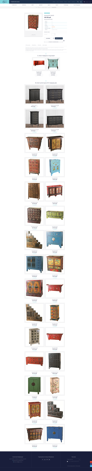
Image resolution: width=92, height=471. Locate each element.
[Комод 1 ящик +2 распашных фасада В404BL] (34, 94)
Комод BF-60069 (34, 323)
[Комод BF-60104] (34, 385)
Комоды (49, 7)
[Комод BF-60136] (34, 410)
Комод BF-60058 (55, 275)
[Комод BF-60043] (34, 240)
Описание (28, 45)
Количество (45, 34)
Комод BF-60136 (34, 420)
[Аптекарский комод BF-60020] (34, 191)
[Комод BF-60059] (34, 288)
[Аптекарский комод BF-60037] (34, 216)
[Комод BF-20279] (53, 64)
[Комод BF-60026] (55, 191)
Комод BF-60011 (34, 178)
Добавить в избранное (54, 38)
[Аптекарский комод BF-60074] (34, 337)
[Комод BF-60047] (55, 240)
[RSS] (43, 460)
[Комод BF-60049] (34, 264)
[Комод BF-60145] (34, 434)
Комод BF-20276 (39, 71)
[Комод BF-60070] (55, 313)
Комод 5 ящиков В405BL (55, 105)
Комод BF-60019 (54, 178)
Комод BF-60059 (34, 299)
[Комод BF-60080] (55, 337)
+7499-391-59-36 (15, 1)
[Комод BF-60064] (55, 288)
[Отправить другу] (64, 41)
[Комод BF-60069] (34, 313)
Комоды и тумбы (44, 7)
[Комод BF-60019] (55, 167)
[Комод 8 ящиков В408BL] (55, 119)
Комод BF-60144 (55, 420)
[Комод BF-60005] (34, 143)
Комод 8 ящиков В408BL (55, 129)
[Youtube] (45, 460)
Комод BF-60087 (34, 372)
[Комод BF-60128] (55, 385)
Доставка (61, 1)
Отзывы (69, 1)
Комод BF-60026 (55, 202)
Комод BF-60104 (34, 396)
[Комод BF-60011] (34, 167)
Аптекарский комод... (34, 202)
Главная (54, 1)
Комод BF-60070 (55, 323)
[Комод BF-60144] (55, 410)
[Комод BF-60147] (55, 434)
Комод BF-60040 (55, 226)
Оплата (65, 1)
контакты (73, 1)
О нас (58, 1)
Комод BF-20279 (53, 71)
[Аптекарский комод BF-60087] (55, 361)
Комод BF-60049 (34, 275)
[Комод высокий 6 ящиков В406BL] (34, 119)
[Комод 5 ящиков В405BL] (55, 94)
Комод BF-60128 (54, 396)
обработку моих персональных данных (75, 461)
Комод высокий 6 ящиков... (34, 129)
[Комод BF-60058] (55, 264)
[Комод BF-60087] (34, 361)
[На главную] (36, 7)
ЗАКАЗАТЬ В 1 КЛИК (59, 38)
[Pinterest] (47, 460)
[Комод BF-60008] (55, 143)
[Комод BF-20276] (39, 64)
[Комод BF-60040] (55, 216)
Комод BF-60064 (55, 299)
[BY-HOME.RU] (4, 2)
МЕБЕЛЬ (39, 7)
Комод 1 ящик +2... (34, 105)
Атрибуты (34, 45)
